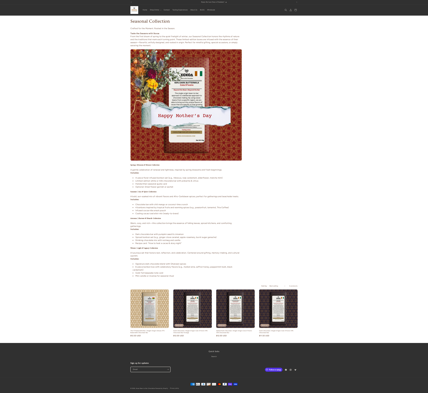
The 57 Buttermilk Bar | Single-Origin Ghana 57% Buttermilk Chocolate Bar (147, 331)
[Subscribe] (167, 369)
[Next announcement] (296, 2)
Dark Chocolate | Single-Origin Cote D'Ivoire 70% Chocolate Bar (276, 331)
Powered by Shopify (161, 388)
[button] (155, 10)
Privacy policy (174, 388)
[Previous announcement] (131, 2)
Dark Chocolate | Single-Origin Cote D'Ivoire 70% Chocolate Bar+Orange (190, 331)
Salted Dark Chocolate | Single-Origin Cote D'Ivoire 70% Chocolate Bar (234, 331)
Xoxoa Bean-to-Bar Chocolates (145, 388)
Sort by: (264, 286)
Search (214, 356)
